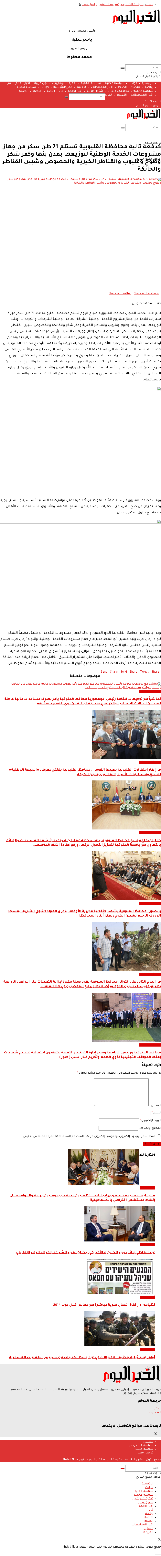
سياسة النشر (109, 4)
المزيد (68, 87)
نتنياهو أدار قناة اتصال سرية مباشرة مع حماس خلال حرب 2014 (104, 1305)
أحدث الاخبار (147, 1188)
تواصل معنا (89, 4)
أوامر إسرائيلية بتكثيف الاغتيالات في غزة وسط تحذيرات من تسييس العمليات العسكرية (82, 1358)
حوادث (133, 83)
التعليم (82, 87)
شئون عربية (42, 83)
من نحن (148, 4)
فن (9, 83)
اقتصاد (136, 87)
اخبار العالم (22, 83)
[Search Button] (122, 68)
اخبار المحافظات (102, 87)
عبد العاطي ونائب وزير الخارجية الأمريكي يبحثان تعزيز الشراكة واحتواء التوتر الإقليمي (85, 1253)
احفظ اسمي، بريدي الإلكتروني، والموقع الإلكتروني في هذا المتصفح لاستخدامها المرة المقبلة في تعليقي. (89, 1136)
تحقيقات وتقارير (66, 83)
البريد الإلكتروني (150, 1120)
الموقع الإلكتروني (150, 1128)
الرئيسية (147, 83)
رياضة (149, 87)
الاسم (156, 1113)
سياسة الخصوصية (130, 4)
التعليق (155, 1105)
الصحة (122, 87)
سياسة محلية (114, 83)
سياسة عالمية (91, 83)
